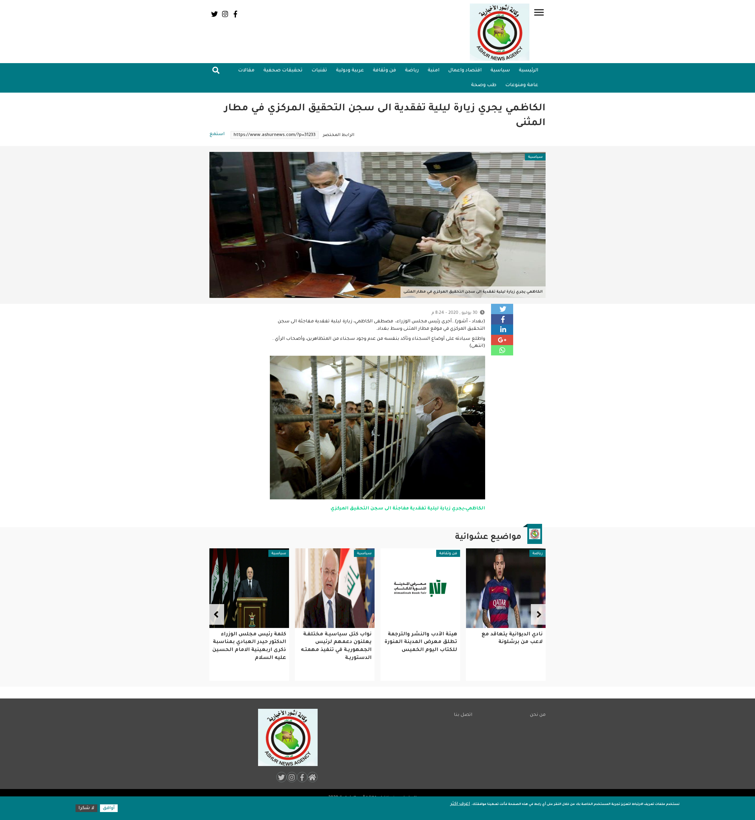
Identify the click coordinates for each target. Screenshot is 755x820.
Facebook (235, 14)
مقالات (246, 70)
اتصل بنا (463, 715)
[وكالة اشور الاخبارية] (499, 32)
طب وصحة (483, 85)
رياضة (412, 70)
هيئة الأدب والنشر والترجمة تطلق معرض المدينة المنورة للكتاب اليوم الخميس (506, 642)
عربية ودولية (350, 70)
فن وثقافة (384, 70)
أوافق (109, 808)
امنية (433, 70)
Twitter (214, 14)
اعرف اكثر (460, 804)
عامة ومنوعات (521, 85)
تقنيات (319, 70)
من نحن (538, 715)
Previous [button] (538, 614)
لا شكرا (86, 808)
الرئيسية (528, 70)
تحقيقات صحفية (283, 70)
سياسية (500, 70)
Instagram (225, 14)
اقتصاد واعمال (465, 70)
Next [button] (216, 614)
